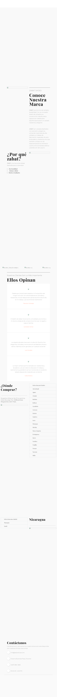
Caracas (35, 410)
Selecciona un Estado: (39, 385)
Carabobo (35, 406)
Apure (34, 392)
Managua (6, 523)
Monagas (35, 424)
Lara (34, 420)
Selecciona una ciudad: (10, 519)
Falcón (35, 413)
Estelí (5, 526)
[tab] (42, 385)
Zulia (34, 455)
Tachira (35, 441)
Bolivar (35, 403)
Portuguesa (36, 434)
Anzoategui (36, 389)
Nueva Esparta (37, 431)
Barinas (35, 399)
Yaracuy (35, 452)
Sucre (34, 438)
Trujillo (35, 445)
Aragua (35, 396)
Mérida (35, 427)
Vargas (35, 448)
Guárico (35, 417)
